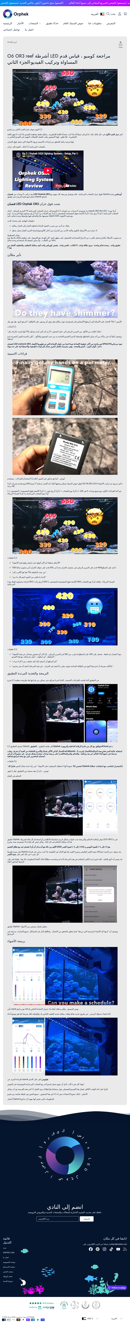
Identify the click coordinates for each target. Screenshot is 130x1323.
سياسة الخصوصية (9, 1262)
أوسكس (118, 194)
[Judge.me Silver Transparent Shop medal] (75, 1305)
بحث (4, 1248)
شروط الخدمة (8, 1281)
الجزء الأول (110, 134)
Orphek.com (8, 1253)
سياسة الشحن (8, 1272)
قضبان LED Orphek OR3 (23, 204)
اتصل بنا (6, 1257)
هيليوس (45, 1079)
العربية (94, 14)
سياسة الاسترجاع (9, 1267)
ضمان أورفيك (7, 1276)
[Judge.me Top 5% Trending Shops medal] (96, 1305)
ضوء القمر (11, 854)
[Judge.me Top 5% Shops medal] (85, 1305)
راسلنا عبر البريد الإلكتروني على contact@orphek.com (105, 1244)
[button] (112, 14)
